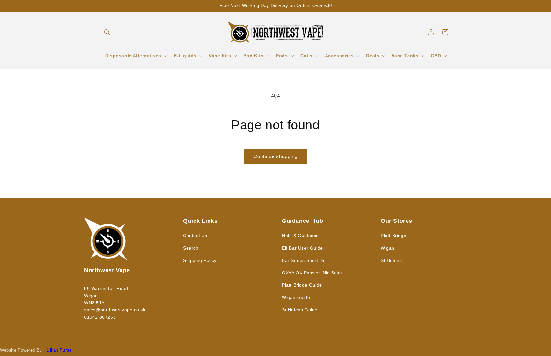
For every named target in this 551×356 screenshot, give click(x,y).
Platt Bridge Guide (302, 284)
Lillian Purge (59, 350)
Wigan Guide (296, 297)
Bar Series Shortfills (304, 260)
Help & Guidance (300, 235)
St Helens (391, 260)
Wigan (387, 248)
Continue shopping (275, 156)
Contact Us (195, 235)
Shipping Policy (200, 260)
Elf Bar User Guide (302, 248)
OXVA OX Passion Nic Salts (312, 272)
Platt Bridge (393, 235)
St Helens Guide (300, 309)
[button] (107, 32)
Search (191, 248)
